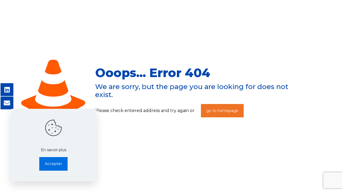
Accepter (53, 163)
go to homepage (222, 110)
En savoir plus (53, 149)
